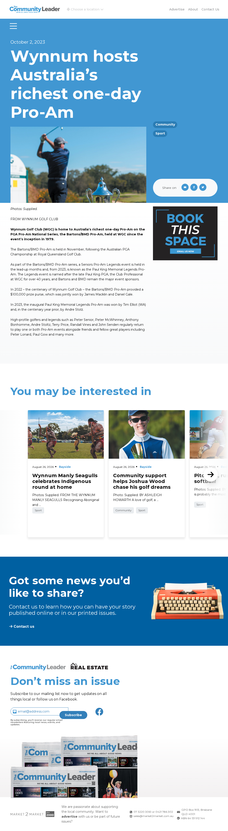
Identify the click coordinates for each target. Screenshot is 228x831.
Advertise (177, 9)
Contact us (210, 9)
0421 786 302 (164, 811)
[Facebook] (194, 187)
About (193, 9)
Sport (160, 133)
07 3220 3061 (142, 811)
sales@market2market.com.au (153, 816)
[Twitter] (203, 187)
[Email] (184, 187)
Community (165, 124)
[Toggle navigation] (13, 26)
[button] (85, 9)
